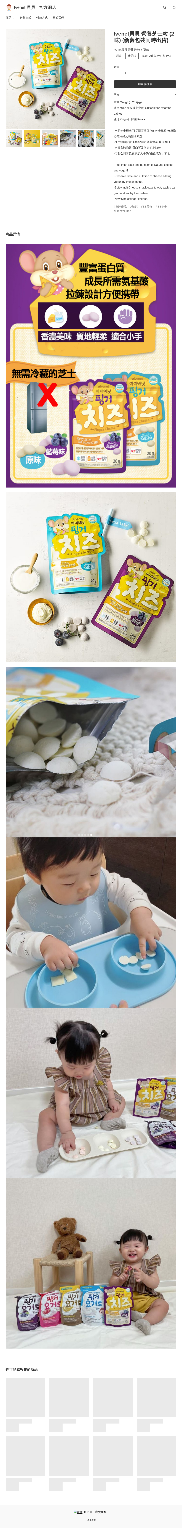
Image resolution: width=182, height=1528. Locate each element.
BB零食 (147, 206)
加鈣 (135, 206)
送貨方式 (25, 17)
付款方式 (42, 17)
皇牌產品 (121, 206)
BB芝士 (162, 206)
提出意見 (91, 1520)
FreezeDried (123, 210)
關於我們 (58, 17)
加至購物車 (145, 84)
